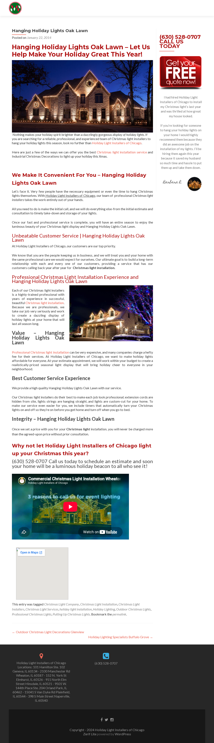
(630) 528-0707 (106, 663)
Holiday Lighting (104, 609)
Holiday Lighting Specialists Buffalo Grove (120, 637)
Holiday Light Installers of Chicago (116, 143)
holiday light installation (76, 609)
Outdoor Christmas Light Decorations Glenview (48, 632)
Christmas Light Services (41, 609)
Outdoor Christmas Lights (133, 609)
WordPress (122, 734)
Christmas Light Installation (98, 604)
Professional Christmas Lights (31, 614)
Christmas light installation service (122, 152)
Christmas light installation (44, 303)
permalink (119, 614)
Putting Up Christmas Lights (71, 614)
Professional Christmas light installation (40, 352)
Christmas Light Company (61, 604)
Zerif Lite (90, 734)
